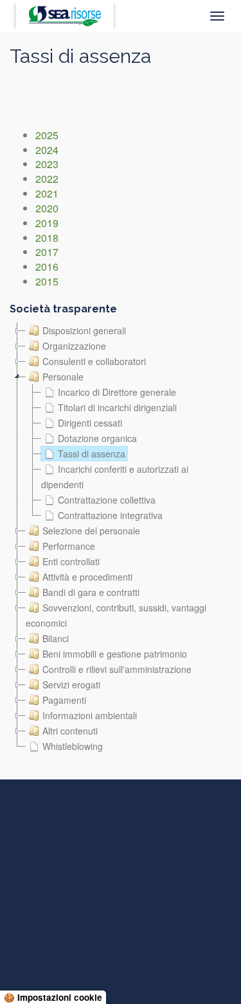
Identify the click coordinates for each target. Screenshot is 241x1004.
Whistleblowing (72, 746)
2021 (46, 193)
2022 (46, 178)
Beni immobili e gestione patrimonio (114, 653)
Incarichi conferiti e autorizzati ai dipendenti (114, 477)
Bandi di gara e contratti (90, 592)
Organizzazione (74, 345)
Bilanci (55, 638)
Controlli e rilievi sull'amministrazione (117, 669)
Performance (68, 546)
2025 (46, 135)
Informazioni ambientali (89, 715)
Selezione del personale (91, 530)
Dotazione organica (97, 438)
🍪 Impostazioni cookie (53, 997)
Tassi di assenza (91, 453)
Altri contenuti (70, 730)
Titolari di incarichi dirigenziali (117, 407)
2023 (46, 164)
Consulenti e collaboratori (94, 361)
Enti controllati (71, 561)
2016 (46, 266)
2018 (46, 237)
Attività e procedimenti (87, 576)
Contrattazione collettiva (107, 499)
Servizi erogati (71, 684)
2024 (46, 149)
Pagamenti (64, 699)
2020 (46, 208)
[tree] (120, 538)
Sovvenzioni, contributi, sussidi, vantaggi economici (116, 615)
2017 (46, 251)
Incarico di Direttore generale (117, 392)
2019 (46, 223)
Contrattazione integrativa (110, 515)
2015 (46, 281)
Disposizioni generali (84, 330)
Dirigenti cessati (90, 422)
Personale (63, 376)
